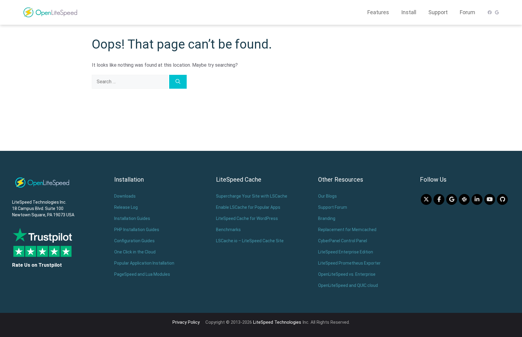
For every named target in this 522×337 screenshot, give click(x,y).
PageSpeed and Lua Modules (142, 274)
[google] (451, 199)
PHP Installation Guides (136, 229)
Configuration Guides (134, 240)
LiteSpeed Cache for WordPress (247, 218)
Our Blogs (327, 196)
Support (438, 12)
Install (408, 12)
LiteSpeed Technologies (277, 322)
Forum (467, 12)
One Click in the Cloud (135, 252)
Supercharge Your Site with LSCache (251, 196)
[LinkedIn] (477, 199)
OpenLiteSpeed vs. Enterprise (346, 274)
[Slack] (464, 199)
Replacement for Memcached (347, 229)
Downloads (125, 196)
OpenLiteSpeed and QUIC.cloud (348, 285)
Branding (326, 218)
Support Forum (332, 207)
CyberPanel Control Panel (342, 240)
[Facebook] (438, 199)
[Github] (502, 199)
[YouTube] (489, 199)
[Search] (178, 82)
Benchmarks (228, 229)
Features (378, 12)
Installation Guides (132, 218)
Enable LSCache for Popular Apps (248, 207)
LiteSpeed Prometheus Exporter (349, 263)
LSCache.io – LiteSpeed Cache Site (250, 240)
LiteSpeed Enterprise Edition (345, 252)
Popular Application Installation (144, 263)
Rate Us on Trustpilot (37, 265)
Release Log (126, 207)
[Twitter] (426, 199)
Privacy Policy (186, 322)
